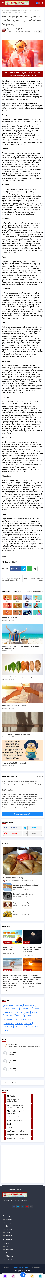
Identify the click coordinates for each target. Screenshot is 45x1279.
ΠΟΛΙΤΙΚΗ (28, 1023)
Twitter (23, 568)
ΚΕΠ (9, 1124)
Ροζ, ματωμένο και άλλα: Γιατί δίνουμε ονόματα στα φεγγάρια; (32, 949)
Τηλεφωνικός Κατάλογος (16, 1117)
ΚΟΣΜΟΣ (28, 1016)
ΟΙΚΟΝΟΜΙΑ (8, 1019)
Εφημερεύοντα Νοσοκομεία (17, 1135)
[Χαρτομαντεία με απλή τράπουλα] (7, 905)
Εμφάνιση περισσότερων (34, 591)
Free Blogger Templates (21, 1267)
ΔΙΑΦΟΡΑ (15, 1009)
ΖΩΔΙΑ (14, 10)
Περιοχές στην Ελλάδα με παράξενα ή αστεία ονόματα (26, 886)
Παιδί (7, 1243)
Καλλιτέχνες (10, 1259)
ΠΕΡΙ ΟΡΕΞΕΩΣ (26, 1019)
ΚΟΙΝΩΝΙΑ (19, 1016)
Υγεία (7, 1246)
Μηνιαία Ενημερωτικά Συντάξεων (15, 1112)
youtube (14, 833)
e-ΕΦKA (10, 1128)
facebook (14, 828)
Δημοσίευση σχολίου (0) (22, 814)
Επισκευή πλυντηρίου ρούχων (23, 894)
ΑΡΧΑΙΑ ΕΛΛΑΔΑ (30, 1005)
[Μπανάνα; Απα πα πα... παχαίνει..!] (7, 914)
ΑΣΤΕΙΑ (6, 1009)
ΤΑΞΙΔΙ (25, 1026)
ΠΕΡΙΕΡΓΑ (19, 1023)
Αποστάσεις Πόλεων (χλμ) (17, 1120)
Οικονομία (9, 1219)
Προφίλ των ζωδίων (9, 617)
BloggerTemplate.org (22, 1271)
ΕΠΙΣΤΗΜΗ (19, 1012)
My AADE (11, 1096)
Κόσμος (8, 1232)
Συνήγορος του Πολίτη (15, 1131)
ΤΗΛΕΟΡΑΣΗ (34, 1026)
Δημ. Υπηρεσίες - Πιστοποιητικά (13, 1101)
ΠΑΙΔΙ (16, 1019)
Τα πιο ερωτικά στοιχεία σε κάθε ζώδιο (16, 734)
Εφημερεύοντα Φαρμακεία (17, 1138)
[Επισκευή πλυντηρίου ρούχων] (7, 896)
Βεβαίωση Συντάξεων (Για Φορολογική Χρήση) (17, 1106)
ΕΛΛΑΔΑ (36, 1009)
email (34, 833)
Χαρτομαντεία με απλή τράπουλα (24, 903)
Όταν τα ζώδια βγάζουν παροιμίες (14, 763)
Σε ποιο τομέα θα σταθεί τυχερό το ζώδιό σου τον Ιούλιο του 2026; (20, 647)
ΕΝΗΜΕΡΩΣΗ (8, 1012)
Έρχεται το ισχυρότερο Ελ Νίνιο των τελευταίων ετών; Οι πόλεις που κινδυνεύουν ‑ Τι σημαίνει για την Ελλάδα (32, 979)
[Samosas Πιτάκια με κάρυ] (22, 861)
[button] (43, 3)
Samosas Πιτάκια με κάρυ (13, 878)
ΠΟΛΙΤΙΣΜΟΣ (8, 1026)
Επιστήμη (9, 1223)
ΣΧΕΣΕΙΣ (18, 1026)
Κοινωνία (9, 1229)
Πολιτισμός (9, 1253)
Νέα (7, 1226)
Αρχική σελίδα (6, 10)
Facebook (16, 569)
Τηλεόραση (9, 1256)
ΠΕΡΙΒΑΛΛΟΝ (8, 1023)
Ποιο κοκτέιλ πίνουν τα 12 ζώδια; (14, 705)
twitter (34, 828)
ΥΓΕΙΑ (6, 1030)
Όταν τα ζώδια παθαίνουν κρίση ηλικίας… (17, 677)
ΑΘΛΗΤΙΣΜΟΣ (8, 1005)
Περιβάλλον (9, 1249)
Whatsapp (29, 568)
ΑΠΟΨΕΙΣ (19, 1005)
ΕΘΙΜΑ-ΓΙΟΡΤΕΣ (26, 1009)
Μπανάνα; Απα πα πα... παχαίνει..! (25, 912)
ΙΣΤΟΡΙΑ (34, 1012)
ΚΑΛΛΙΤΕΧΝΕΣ (8, 1016)
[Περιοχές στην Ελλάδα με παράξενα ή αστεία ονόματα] (7, 887)
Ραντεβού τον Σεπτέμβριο (8, 948)
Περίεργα (9, 1235)
